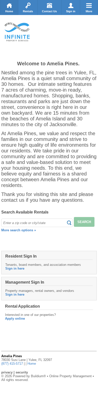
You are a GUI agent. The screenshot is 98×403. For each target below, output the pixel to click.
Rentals (28, 11)
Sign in (70, 11)
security (22, 372)
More (89, 11)
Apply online (15, 318)
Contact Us (49, 11)
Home (9, 11)
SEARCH (84, 222)
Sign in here (14, 268)
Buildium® (38, 376)
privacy (7, 372)
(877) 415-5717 (12, 363)
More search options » (18, 230)
